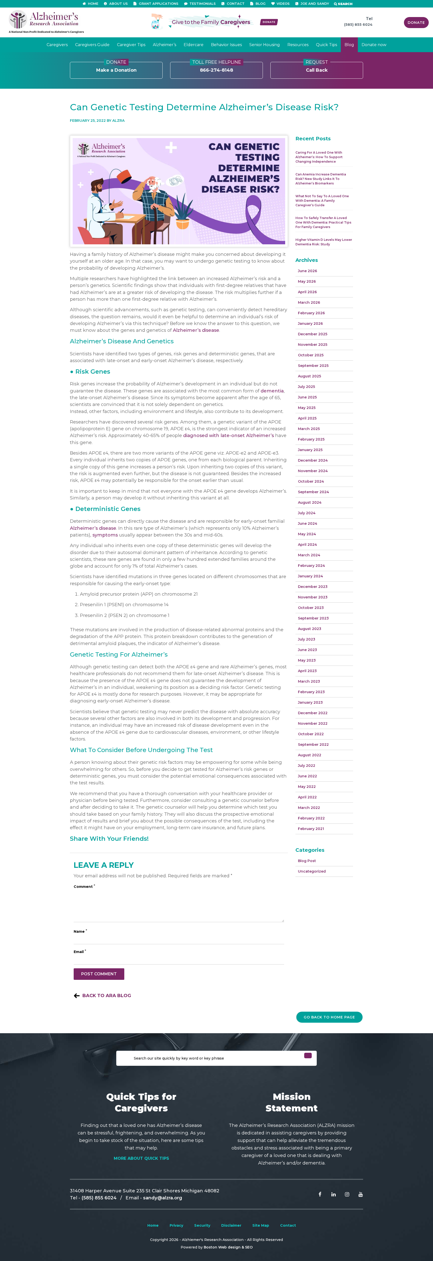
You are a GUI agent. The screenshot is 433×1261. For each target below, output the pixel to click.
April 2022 (307, 797)
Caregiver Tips (131, 44)
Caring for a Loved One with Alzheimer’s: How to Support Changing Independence (319, 157)
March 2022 (309, 807)
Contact (288, 1225)
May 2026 (307, 281)
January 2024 (310, 576)
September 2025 (313, 365)
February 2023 (311, 692)
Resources (297, 44)
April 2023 (307, 671)
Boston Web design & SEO (228, 1247)
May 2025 (306, 407)
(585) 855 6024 (358, 24)
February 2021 (311, 828)
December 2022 (313, 713)
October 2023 (311, 607)
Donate (416, 22)
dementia (272, 391)
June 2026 (307, 271)
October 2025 (310, 355)
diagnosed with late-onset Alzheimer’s (228, 435)
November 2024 (313, 471)
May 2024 (307, 534)
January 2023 (310, 702)
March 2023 (309, 681)
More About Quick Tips (141, 1158)
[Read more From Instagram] (343, 1194)
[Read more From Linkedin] (329, 1194)
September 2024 (313, 492)
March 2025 (309, 429)
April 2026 (307, 292)
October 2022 (311, 734)
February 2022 (311, 818)
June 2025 (307, 397)
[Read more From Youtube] (357, 1194)
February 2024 (311, 565)
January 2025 (310, 450)
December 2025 (312, 334)
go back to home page (329, 1017)
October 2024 (311, 481)
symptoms (105, 535)
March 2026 (309, 302)
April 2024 (307, 544)
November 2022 (313, 723)
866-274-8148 (216, 67)
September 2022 (313, 744)
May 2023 (307, 660)
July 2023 (306, 639)
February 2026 (311, 313)
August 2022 (309, 755)
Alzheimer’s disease (196, 330)
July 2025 (306, 386)
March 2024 (309, 555)
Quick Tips (326, 44)
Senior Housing (264, 44)
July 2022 (306, 765)
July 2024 (306, 513)
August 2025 (309, 376)
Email (80, 952)
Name (80, 931)
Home (153, 1225)
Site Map (260, 1225)
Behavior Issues (226, 44)
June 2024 (307, 523)
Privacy (176, 1225)
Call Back (317, 67)
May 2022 (307, 786)
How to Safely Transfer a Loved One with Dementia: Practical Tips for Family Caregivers (323, 222)
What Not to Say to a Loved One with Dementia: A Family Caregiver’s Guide (322, 200)
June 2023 (307, 650)
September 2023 (313, 618)
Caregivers (57, 44)
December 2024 (313, 460)
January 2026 (310, 323)
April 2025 (307, 418)
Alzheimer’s (164, 44)
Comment (84, 886)
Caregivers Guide (92, 44)
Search (345, 4)
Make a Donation (116, 67)
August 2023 (309, 628)
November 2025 (312, 344)
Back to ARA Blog (106, 995)
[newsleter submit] (308, 1055)
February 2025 (311, 439)
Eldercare (193, 44)
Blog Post (307, 861)
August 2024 (309, 502)
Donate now (374, 44)
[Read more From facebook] (316, 1194)
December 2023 (313, 586)
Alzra (118, 120)
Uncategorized (312, 871)
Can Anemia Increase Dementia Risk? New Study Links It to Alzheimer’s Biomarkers (320, 178)
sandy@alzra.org (162, 1198)
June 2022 (307, 776)
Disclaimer (231, 1225)
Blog (349, 44)
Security (202, 1225)
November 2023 (313, 597)
